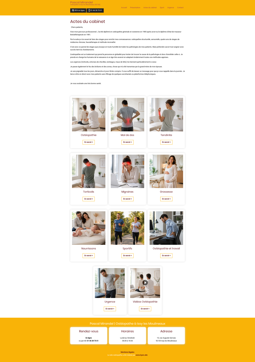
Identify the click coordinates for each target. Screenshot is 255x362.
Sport (162, 7)
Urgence (170, 7)
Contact (180, 7)
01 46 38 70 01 (95, 10)
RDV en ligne (78, 10)
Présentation (135, 7)
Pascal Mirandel (81, 2)
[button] (89, 142)
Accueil (124, 7)
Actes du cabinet (150, 7)
